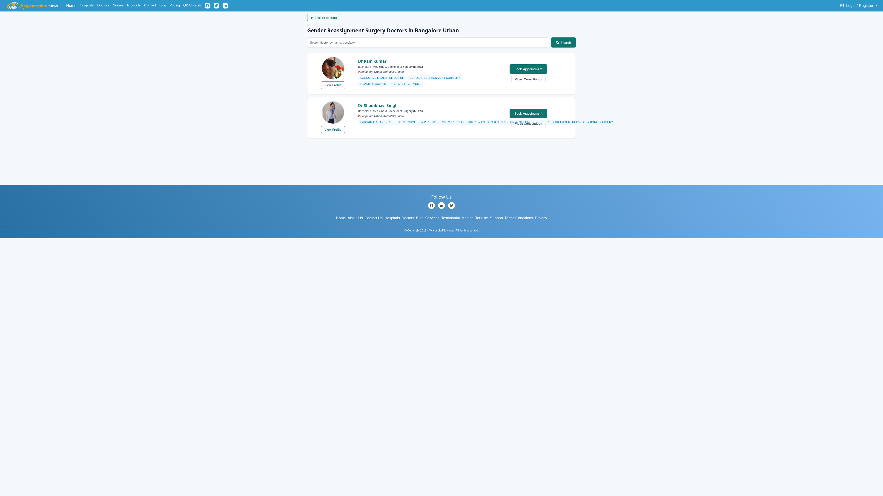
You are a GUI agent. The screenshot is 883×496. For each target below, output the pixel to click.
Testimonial (450, 218)
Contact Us (373, 218)
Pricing (174, 5)
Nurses (118, 5)
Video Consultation (528, 79)
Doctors (103, 5)
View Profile (332, 85)
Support (496, 218)
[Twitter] (451, 205)
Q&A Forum (192, 5)
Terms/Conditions (519, 218)
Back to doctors (326, 18)
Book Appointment (528, 69)
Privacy (541, 218)
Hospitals (87, 5)
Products (134, 5)
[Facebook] (431, 205)
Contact (150, 5)
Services (432, 218)
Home (72, 5)
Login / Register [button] (859, 5)
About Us (355, 218)
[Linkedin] (441, 205)
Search (565, 43)
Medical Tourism (475, 218)
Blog (162, 5)
